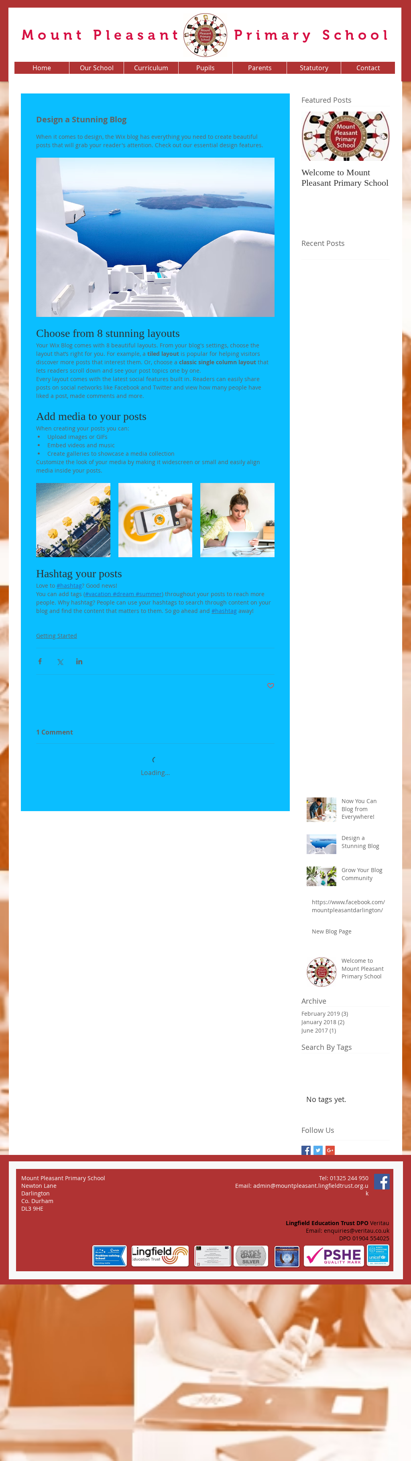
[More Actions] (270, 815)
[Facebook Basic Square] (306, 1326)
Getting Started (56, 635)
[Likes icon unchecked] (60, 961)
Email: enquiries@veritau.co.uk (347, 1406)
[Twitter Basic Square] (318, 1326)
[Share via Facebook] (40, 661)
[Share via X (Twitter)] (59, 661)
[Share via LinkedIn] (79, 661)
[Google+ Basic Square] (330, 1326)
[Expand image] (73, 520)
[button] (96, 68)
